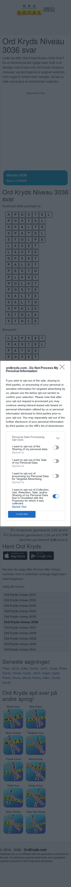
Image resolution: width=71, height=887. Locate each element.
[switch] (56, 447)
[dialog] (35, 444)
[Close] (63, 368)
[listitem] (35, 438)
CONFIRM (22, 514)
